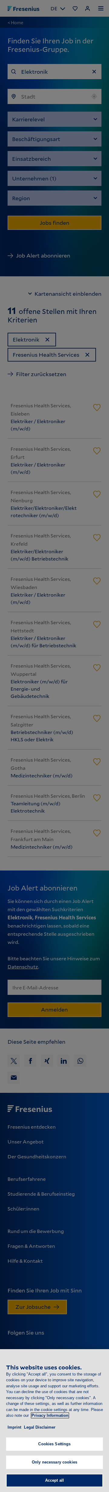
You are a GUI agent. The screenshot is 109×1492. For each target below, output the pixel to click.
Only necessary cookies (54, 1462)
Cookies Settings (54, 1444)
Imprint (14, 1427)
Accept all (54, 1480)
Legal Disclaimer (39, 1427)
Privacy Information (49, 1415)
